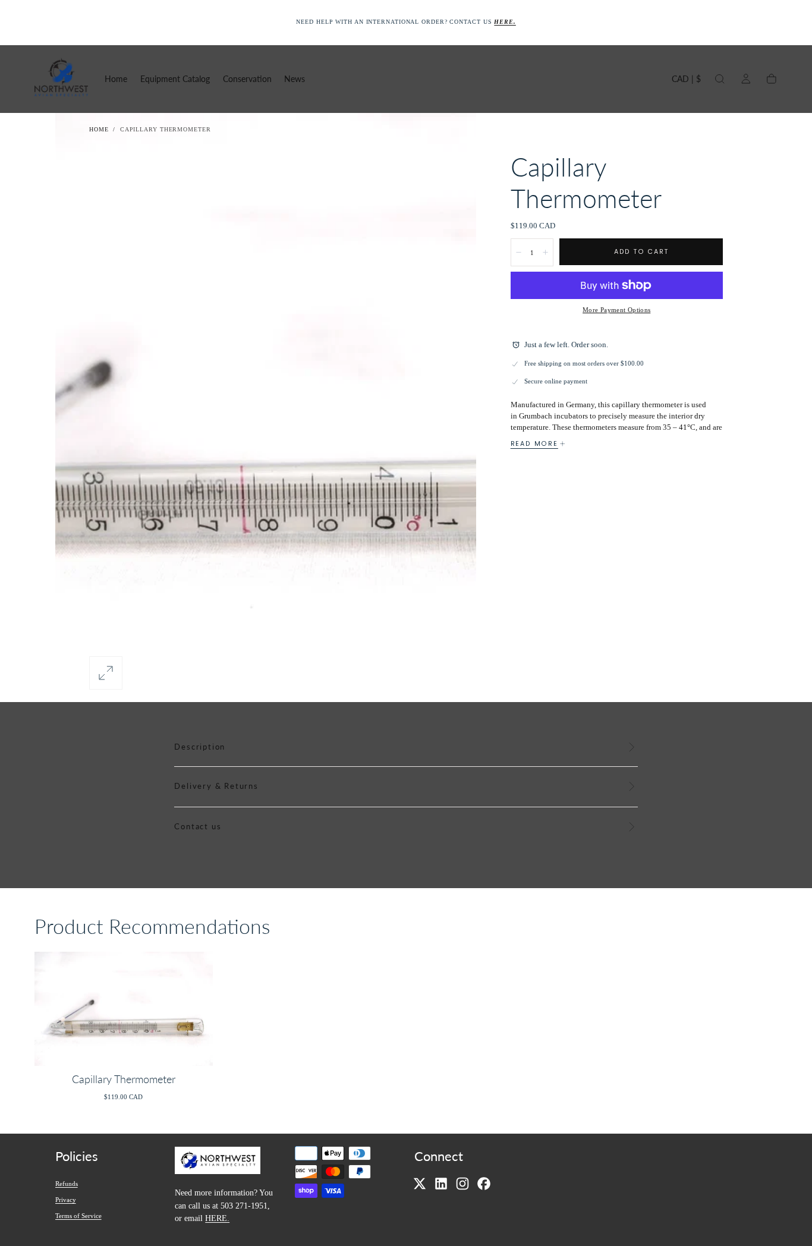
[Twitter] (419, 1183)
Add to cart (641, 251)
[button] (686, 81)
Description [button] (199, 746)
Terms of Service (78, 1215)
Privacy (65, 1199)
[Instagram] (462, 1183)
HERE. (217, 1217)
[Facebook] (484, 1183)
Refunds (66, 1183)
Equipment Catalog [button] (175, 79)
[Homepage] (61, 79)
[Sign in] (746, 79)
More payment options (616, 309)
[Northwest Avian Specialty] (217, 1162)
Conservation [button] (247, 79)
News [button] (294, 79)
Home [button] (116, 79)
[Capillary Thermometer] (123, 1008)
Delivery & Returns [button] (216, 786)
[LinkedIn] (441, 1183)
